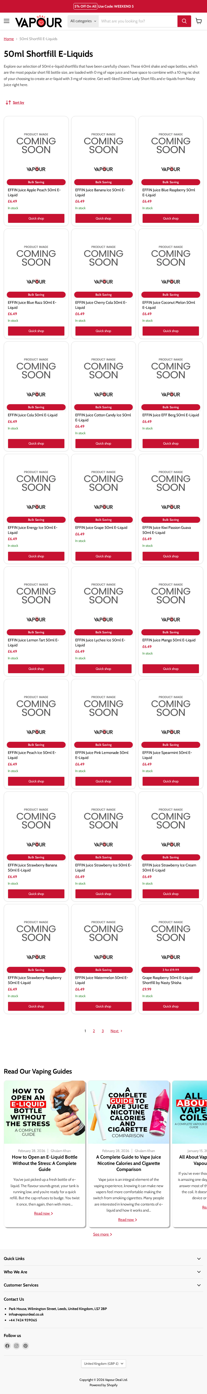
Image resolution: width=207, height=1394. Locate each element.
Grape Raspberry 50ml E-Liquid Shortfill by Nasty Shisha (167, 980)
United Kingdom (101, 1363)
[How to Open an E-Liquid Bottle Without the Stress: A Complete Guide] (44, 1112)
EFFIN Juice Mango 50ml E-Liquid (168, 640)
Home (9, 39)
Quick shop (36, 218)
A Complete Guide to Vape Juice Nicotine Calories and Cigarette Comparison (128, 1163)
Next (115, 1031)
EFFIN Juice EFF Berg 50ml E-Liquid (170, 415)
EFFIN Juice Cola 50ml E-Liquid (32, 415)
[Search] (184, 21)
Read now (42, 1213)
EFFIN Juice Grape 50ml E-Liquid (101, 527)
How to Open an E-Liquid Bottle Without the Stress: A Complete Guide (44, 1163)
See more (101, 1234)
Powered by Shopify (104, 1385)
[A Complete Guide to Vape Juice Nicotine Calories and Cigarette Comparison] (128, 1112)
